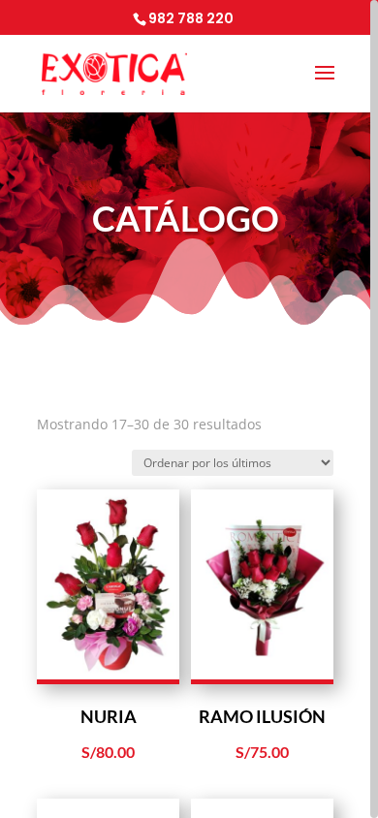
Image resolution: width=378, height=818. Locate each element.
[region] (189, 409)
